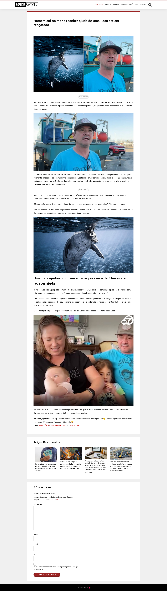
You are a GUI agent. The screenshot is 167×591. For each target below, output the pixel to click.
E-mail (36, 544)
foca (47, 425)
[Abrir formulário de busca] (150, 5)
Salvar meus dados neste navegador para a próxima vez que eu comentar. (56, 568)
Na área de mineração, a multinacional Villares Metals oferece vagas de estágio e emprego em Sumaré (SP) (70, 465)
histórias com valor (58, 425)
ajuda (41, 425)
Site (35, 554)
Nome (36, 534)
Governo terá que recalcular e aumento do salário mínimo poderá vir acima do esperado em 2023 (45, 467)
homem (71, 425)
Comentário (39, 504)
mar (77, 425)
